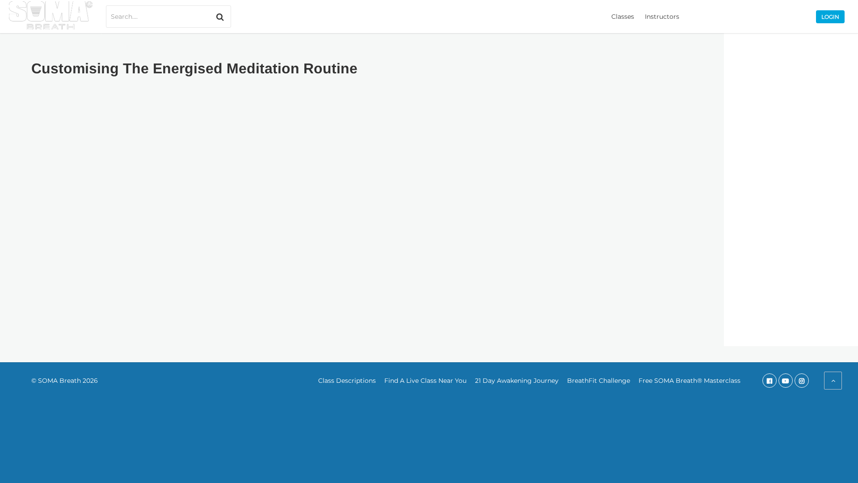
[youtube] (785, 381)
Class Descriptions (347, 381)
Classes (622, 17)
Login (830, 16)
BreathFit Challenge (598, 381)
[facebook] (769, 381)
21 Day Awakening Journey (517, 381)
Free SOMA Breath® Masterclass (689, 381)
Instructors (662, 17)
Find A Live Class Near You (425, 381)
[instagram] (802, 381)
